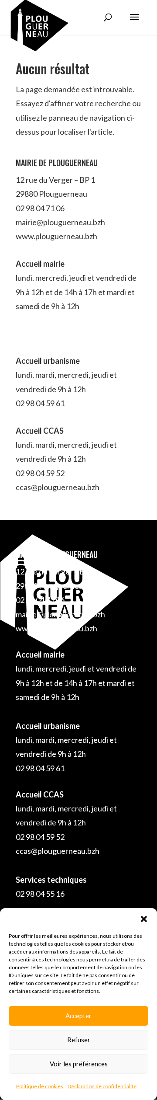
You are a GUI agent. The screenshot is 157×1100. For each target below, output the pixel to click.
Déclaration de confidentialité (102, 1086)
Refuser (78, 1040)
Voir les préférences (79, 1064)
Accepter (78, 1016)
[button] (144, 919)
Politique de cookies (39, 1086)
